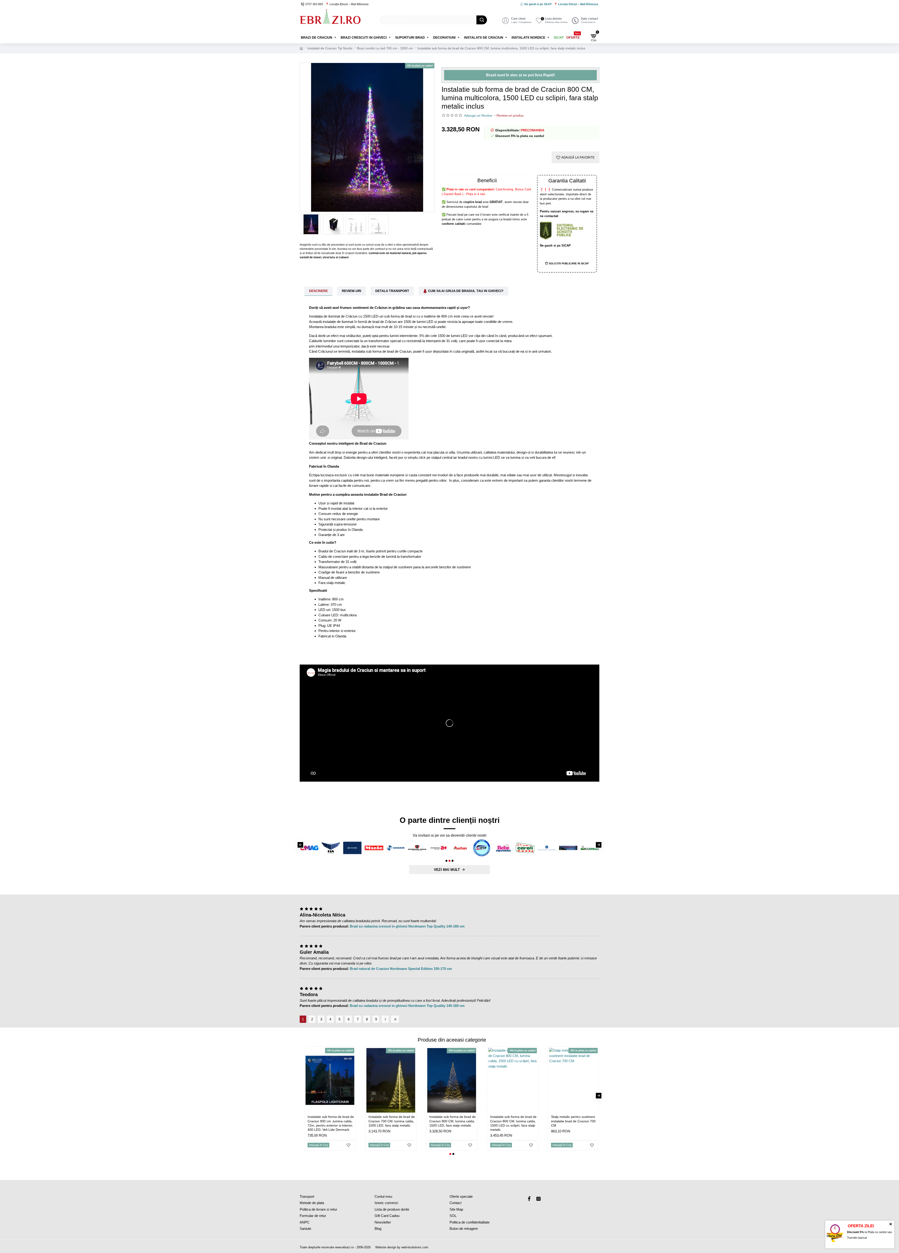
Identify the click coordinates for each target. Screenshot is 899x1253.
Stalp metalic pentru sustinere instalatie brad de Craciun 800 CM (589, 1121)
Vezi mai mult (447, 870)
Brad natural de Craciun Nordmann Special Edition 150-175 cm (401, 969)
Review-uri (351, 291)
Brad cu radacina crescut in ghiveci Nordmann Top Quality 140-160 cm (407, 926)
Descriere (318, 291)
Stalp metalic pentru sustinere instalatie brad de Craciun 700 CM (529, 1121)
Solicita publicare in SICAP (569, 263)
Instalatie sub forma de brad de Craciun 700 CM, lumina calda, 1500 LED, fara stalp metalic (347, 1121)
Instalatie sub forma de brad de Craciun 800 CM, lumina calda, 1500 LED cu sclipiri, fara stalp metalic (469, 1123)
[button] (300, 844)
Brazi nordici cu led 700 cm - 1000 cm (385, 48)
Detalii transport (392, 291)
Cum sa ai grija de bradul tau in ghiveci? (466, 291)
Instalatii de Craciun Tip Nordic (330, 48)
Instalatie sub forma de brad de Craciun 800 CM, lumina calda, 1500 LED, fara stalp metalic (408, 1121)
